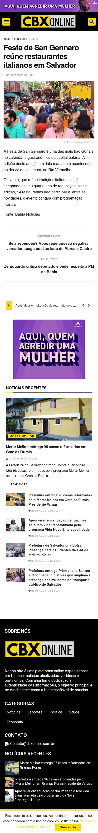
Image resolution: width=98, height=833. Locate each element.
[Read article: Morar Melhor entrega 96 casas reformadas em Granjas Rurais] (49, 419)
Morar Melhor (22, 436)
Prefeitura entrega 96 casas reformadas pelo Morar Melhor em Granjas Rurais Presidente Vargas (60, 500)
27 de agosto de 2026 (22, 458)
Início (7, 38)
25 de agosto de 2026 (45, 590)
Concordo (68, 827)
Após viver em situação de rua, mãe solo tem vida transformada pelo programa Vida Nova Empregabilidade (59, 525)
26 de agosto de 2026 (45, 510)
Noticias (19, 38)
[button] (6, 22)
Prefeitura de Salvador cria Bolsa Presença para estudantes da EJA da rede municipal (58, 550)
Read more (21, 483)
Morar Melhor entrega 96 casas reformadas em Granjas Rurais (46, 449)
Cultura (33, 38)
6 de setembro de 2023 (19, 74)
